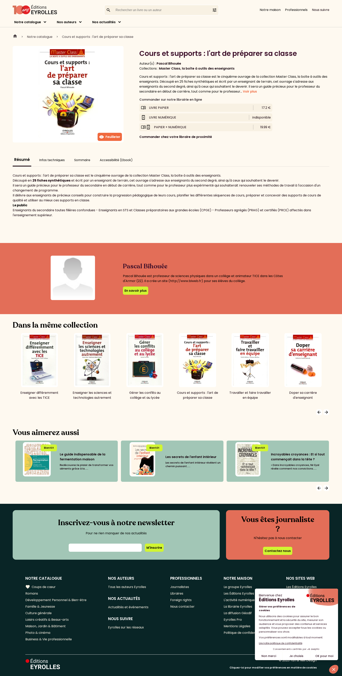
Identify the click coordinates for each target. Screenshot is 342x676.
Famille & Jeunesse (40, 606)
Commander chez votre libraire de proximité (175, 137)
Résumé (22, 159)
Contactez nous (278, 551)
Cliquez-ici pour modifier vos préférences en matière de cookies (273, 667)
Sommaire (82, 160)
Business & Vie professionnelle (48, 639)
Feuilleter (109, 137)
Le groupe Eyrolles (238, 587)
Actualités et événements (128, 607)
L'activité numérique (239, 600)
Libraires (176, 593)
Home (15, 37)
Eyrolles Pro (233, 619)
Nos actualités (104, 22)
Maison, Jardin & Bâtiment (45, 626)
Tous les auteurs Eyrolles (127, 587)
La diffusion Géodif (238, 613)
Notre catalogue (27, 22)
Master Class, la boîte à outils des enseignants (197, 68)
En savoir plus (135, 290)
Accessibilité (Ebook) (116, 160)
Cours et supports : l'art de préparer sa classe (97, 36)
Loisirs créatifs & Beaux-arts (47, 619)
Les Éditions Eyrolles (239, 593)
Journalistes (179, 587)
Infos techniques (52, 160)
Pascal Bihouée (169, 63)
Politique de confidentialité (244, 632)
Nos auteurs (66, 22)
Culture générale (38, 613)
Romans (31, 593)
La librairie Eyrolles (238, 606)
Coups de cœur (40, 586)
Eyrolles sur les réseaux (126, 627)
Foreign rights (181, 600)
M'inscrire (154, 547)
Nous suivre (320, 10)
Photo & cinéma (37, 632)
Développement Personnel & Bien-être (55, 600)
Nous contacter (182, 606)
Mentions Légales (237, 626)
